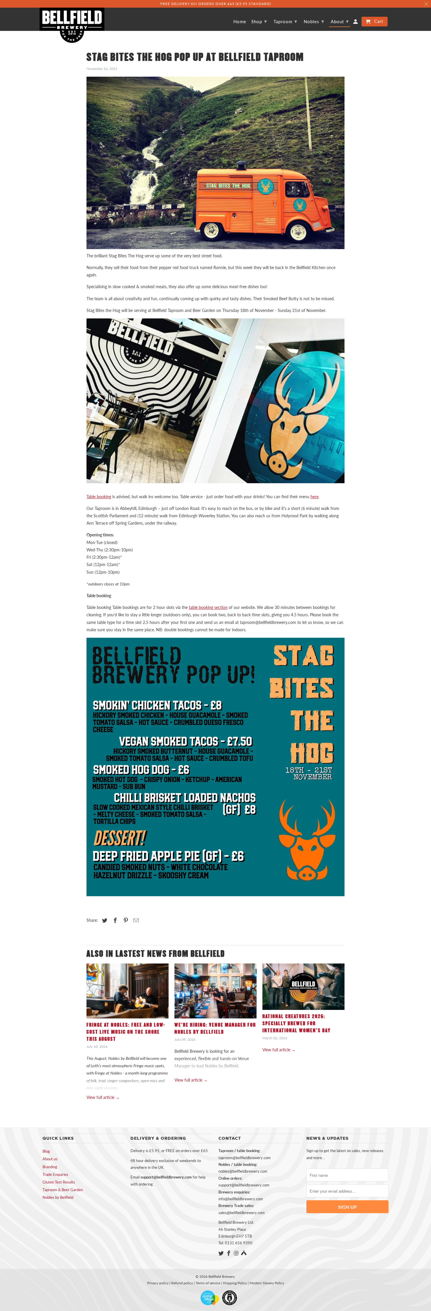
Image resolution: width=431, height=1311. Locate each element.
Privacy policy (158, 1283)
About (340, 21)
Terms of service (208, 1283)
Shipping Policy (235, 1283)
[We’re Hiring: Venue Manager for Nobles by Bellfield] (215, 992)
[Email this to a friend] (135, 920)
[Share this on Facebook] (114, 920)
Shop (259, 21)
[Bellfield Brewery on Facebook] (229, 1253)
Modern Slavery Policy (267, 1283)
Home (239, 21)
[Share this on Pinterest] (125, 920)
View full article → (103, 1097)
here (314, 496)
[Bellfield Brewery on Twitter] (221, 1253)
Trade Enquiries (55, 1174)
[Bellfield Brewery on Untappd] (244, 1253)
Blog (46, 1151)
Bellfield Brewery (221, 1276)
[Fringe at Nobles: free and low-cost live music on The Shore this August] (127, 992)
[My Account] (356, 22)
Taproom (285, 21)
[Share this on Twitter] (103, 920)
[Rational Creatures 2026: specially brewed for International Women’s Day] (303, 988)
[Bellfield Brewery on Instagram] (237, 1253)
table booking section (208, 607)
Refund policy (182, 1283)
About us (50, 1158)
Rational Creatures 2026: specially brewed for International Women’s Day (296, 1023)
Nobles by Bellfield (58, 1197)
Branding (50, 1166)
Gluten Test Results (59, 1182)
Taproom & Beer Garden (63, 1189)
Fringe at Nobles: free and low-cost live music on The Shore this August (125, 1032)
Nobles (314, 21)
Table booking (98, 496)
